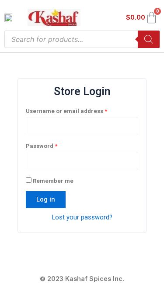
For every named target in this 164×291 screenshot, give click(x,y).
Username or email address (79, 110)
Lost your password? (82, 217)
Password (54, 144)
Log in (45, 199)
